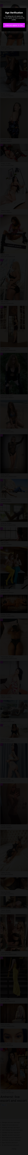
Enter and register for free (14, 25)
